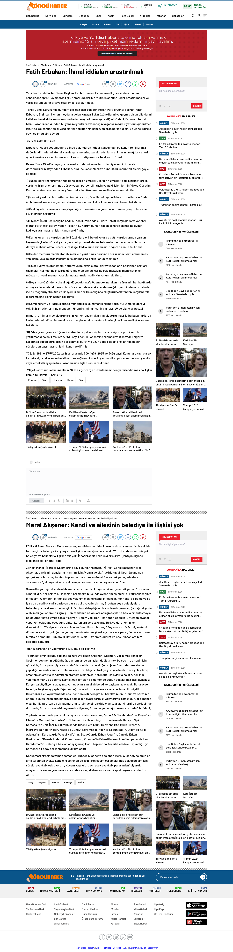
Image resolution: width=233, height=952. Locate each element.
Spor (98, 15)
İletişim (91, 947)
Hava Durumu (94, 889)
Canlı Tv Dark (61, 904)
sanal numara (61, 923)
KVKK (125, 947)
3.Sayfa (83, 24)
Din (117, 24)
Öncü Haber (31, 65)
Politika (149, 24)
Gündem (67, 15)
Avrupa (95, 24)
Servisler (50, 15)
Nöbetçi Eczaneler (64, 913)
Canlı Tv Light (33, 913)
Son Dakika (32, 15)
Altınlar (115, 904)
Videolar (145, 15)
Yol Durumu (174, 889)
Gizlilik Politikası (104, 947)
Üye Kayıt (159, 909)
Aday (30, 782)
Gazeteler (178, 15)
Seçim (81, 782)
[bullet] (72, 501)
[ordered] (67, 501)
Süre (81, 380)
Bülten (107, 24)
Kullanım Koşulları (138, 947)
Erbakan (32, 380)
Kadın (111, 15)
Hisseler (136, 889)
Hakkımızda (80, 947)
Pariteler (155, 889)
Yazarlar (161, 15)
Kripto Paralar (197, 889)
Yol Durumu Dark (35, 909)
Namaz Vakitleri (50, 889)
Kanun (70, 380)
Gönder (36, 500)
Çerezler (117, 947)
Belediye (68, 782)
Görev (44, 380)
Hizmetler (57, 380)
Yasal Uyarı (153, 947)
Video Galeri (140, 909)
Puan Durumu (117, 889)
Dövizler (115, 909)
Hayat (138, 24)
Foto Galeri (127, 15)
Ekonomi (84, 15)
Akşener (42, 782)
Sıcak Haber (140, 923)
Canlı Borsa (88, 904)
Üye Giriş (159, 904)
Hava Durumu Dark (36, 904)
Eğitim (127, 24)
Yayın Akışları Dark (64, 909)
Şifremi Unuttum (163, 913)
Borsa (30, 889)
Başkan (55, 782)
